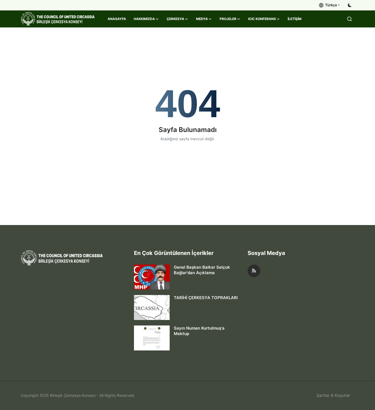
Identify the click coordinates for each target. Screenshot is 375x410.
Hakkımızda (144, 19)
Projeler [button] (228, 19)
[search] (349, 19)
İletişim (294, 19)
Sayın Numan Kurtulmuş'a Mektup (199, 330)
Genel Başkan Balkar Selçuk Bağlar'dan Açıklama (202, 270)
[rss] (254, 271)
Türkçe (330, 5)
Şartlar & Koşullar (333, 395)
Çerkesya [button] (175, 19)
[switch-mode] (349, 5)
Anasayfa (117, 19)
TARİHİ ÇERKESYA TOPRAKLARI (206, 297)
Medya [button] (202, 19)
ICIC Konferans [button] (262, 19)
